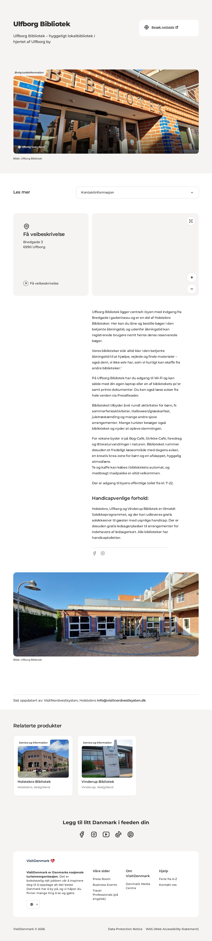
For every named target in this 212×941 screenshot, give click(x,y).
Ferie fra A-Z (168, 879)
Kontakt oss (168, 885)
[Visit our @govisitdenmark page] (118, 834)
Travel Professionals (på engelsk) (105, 895)
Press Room (102, 879)
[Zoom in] (192, 277)
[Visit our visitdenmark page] (106, 834)
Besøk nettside (163, 27)
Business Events (105, 885)
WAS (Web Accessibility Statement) (172, 929)
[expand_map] (190, 221)
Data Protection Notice (125, 929)
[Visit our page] (94, 834)
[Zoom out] (192, 289)
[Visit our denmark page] (81, 834)
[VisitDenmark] (40, 861)
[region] (145, 254)
